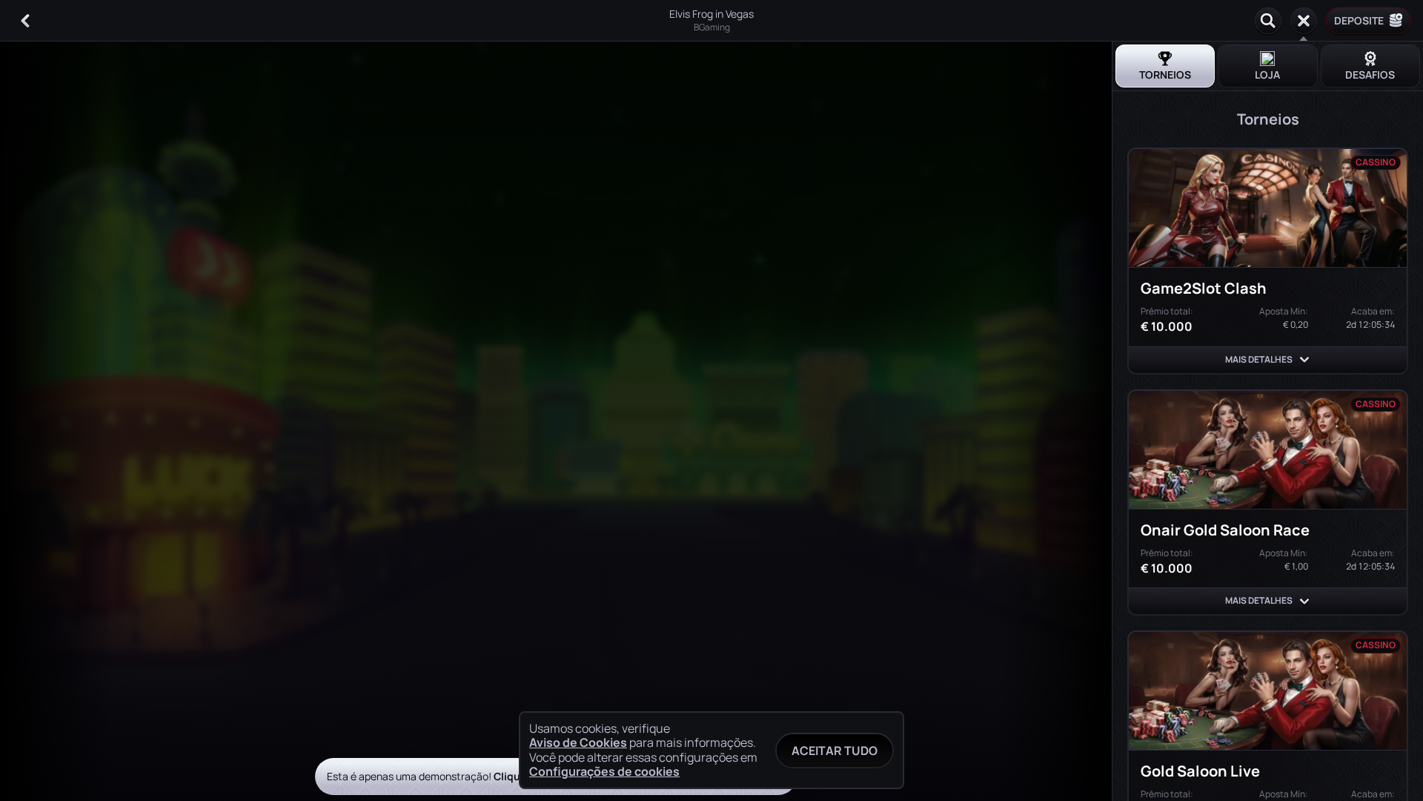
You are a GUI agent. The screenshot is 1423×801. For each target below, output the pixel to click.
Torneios (1165, 74)
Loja (1267, 74)
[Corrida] (1303, 20)
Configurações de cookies (604, 771)
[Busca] (1268, 20)
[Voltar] (25, 20)
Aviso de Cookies (578, 743)
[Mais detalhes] (1304, 360)
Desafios (1370, 74)
